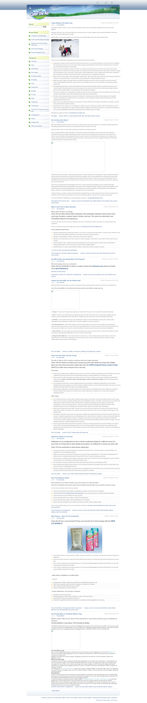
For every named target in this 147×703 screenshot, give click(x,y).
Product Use (34, 87)
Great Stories (34, 68)
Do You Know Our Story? (59, 120)
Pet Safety (34, 80)
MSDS (64, 697)
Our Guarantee (57, 697)
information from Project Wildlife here (92, 226)
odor (97, 253)
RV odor (33, 94)
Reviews (33, 91)
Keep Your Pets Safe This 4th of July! (64, 355)
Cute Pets (33, 61)
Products (44, 697)
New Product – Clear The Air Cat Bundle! (65, 516)
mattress (111, 510)
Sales (32, 98)
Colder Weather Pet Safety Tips (61, 23)
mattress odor (55, 512)
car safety (69, 351)
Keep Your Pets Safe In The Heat (40, 39)
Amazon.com (98, 266)
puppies (100, 473)
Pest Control (34, 72)
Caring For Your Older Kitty (38, 36)
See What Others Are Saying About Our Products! (68, 259)
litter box (53, 609)
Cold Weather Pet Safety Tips (77, 113)
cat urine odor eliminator (83, 201)
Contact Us (114, 697)
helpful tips (83, 351)
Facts (32, 65)
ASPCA (53, 29)
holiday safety (75, 432)
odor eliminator (105, 201)
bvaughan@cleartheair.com (95, 198)
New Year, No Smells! (37, 48)
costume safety (74, 473)
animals (61, 116)
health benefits (77, 116)
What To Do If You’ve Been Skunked (63, 207)
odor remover (113, 201)
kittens (114, 608)
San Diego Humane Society (92, 116)
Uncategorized (35, 115)
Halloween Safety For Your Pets (62, 436)
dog (72, 116)
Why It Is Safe (82, 697)
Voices (68, 697)
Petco (32, 83)
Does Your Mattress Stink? (60, 478)
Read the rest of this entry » (58, 271)
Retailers (89, 697)
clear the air (88, 253)
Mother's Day (92, 686)
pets (83, 116)
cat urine (79, 510)
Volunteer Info (35, 122)
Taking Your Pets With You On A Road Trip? (66, 280)
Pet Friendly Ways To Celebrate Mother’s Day (66, 614)
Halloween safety (83, 473)
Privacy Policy (106, 700)
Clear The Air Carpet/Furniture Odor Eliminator (70, 493)
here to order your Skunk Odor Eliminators (65, 250)
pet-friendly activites (101, 686)
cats (68, 473)
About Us (49, 697)
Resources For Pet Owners (100, 697)
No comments (60, 25)
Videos (33, 118)
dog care (77, 351)
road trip (98, 351)
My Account (99, 700)
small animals (55, 202)
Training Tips (34, 105)
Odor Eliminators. (61, 268)
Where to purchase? (36, 126)
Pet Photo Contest (36, 76)
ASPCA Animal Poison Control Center (103, 365)
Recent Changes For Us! (38, 52)
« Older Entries (55, 690)
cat (69, 116)
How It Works (74, 697)
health (94, 253)
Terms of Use (114, 700)
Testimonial (34, 102)
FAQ (109, 697)
